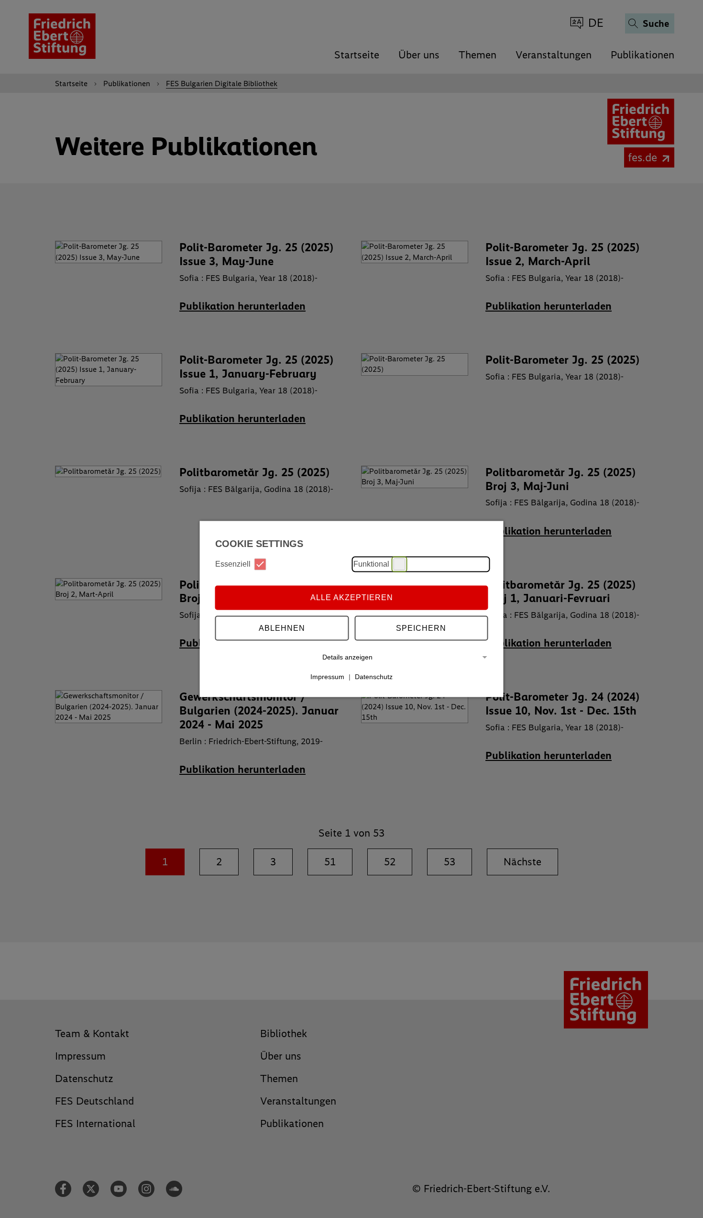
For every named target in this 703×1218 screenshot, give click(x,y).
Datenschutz (374, 677)
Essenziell (233, 564)
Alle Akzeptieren (351, 597)
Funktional (371, 564)
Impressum (327, 677)
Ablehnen (282, 628)
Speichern (421, 628)
